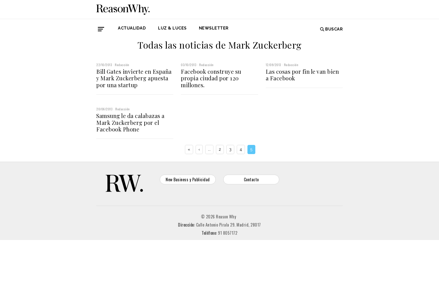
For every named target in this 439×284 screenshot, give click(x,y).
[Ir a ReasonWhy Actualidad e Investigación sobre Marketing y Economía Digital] (123, 8)
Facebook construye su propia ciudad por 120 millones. (211, 78)
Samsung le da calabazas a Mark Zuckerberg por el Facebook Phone (130, 122)
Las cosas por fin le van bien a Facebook (302, 75)
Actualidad (132, 28)
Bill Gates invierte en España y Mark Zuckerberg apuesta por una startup (134, 78)
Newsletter (214, 28)
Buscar (334, 29)
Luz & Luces (172, 28)
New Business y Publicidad (188, 179)
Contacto (251, 179)
